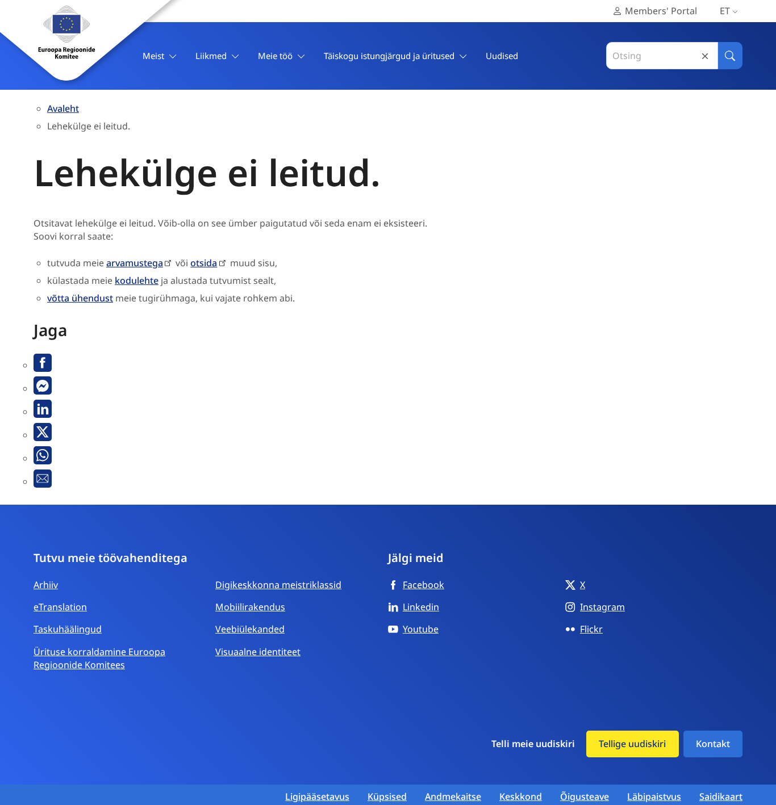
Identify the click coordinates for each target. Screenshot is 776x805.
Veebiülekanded (250, 629)
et (725, 11)
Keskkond (520, 796)
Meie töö (275, 55)
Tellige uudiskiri (632, 743)
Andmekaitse (453, 796)
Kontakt (713, 743)
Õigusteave (584, 796)
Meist (153, 55)
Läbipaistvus (654, 796)
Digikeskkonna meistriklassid (278, 584)
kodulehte (136, 280)
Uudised (502, 55)
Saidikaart (720, 796)
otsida (203, 263)
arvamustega (134, 263)
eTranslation (60, 607)
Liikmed (211, 55)
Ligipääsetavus (317, 796)
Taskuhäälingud (68, 629)
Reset (705, 56)
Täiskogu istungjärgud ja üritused (389, 55)
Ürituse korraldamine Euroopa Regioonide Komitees (99, 658)
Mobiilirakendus (250, 607)
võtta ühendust (80, 298)
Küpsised (387, 796)
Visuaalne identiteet (258, 651)
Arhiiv (46, 584)
